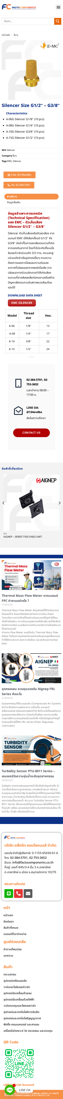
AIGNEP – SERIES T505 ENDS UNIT (23, 537)
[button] (58, 7)
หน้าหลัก (6, 35)
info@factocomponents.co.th (33, 862)
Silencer (17, 161)
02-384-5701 (34, 380)
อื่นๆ (16, 35)
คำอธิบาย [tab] (12, 196)
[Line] (8, 893)
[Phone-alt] (18, 893)
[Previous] (4, 509)
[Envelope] (28, 893)
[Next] (59, 509)
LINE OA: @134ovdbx (34, 410)
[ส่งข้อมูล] (57, 21)
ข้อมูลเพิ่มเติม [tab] (13, 202)
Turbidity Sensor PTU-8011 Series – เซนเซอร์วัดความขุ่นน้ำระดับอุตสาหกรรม (28, 774)
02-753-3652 (37, 382)
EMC (9, 161)
